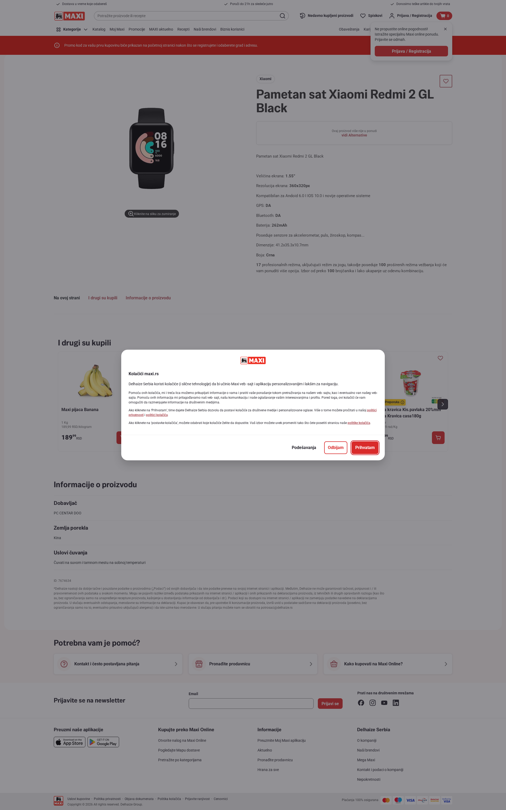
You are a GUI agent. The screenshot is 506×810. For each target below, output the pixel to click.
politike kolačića (359, 423)
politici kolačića (157, 415)
